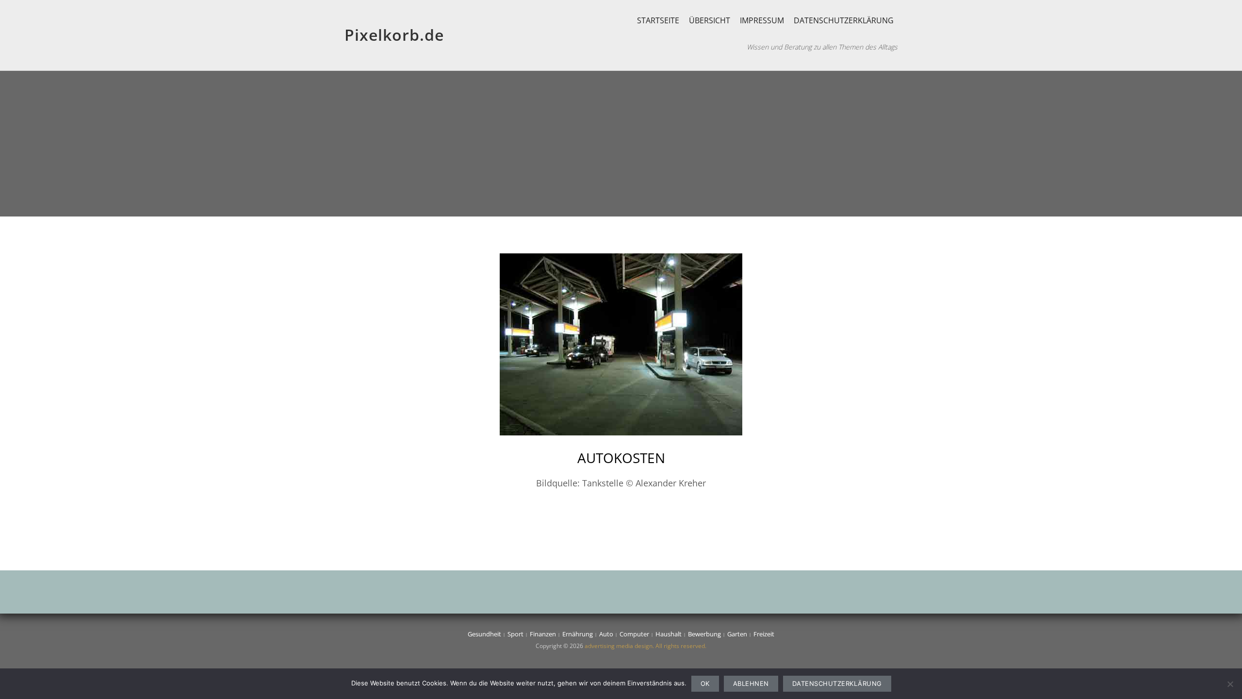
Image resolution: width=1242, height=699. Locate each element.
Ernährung (577, 634)
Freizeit (763, 634)
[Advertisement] (621, 144)
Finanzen (543, 634)
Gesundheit (484, 634)
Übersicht (709, 20)
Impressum (762, 20)
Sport (515, 634)
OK (705, 683)
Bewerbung (704, 634)
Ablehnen (751, 683)
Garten (737, 634)
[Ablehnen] (1230, 684)
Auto (606, 634)
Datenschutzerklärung (844, 20)
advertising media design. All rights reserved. (645, 646)
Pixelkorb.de (394, 34)
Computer (634, 634)
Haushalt (668, 634)
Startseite (658, 20)
